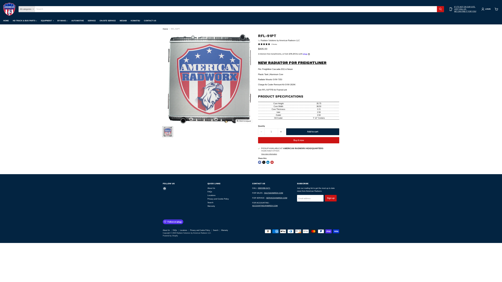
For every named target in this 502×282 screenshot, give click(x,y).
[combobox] (236, 9)
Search (210, 202)
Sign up (331, 198)
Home (6, 21)
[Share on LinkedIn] (267, 162)
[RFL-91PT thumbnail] (167, 132)
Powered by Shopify (170, 236)
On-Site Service (108, 21)
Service (92, 21)
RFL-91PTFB (267, 90)
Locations (211, 195)
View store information (269, 154)
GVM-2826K (290, 84)
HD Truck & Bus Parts (24, 21)
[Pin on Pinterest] (272, 162)
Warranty (211, 206)
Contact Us (150, 21)
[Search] (440, 9)
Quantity (261, 126)
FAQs (209, 192)
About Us (211, 188)
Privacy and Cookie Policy (218, 199)
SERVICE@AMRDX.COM (276, 198)
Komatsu (135, 21)
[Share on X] (263, 162)
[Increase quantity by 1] (281, 131)
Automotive (77, 21)
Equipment (46, 21)
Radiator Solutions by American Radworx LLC (280, 40)
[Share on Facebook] (259, 162)
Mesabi (123, 21)
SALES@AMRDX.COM (273, 193)
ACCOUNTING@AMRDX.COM (265, 206)
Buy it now (298, 140)
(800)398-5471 (264, 188)
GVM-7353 (277, 79)
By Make (61, 21)
